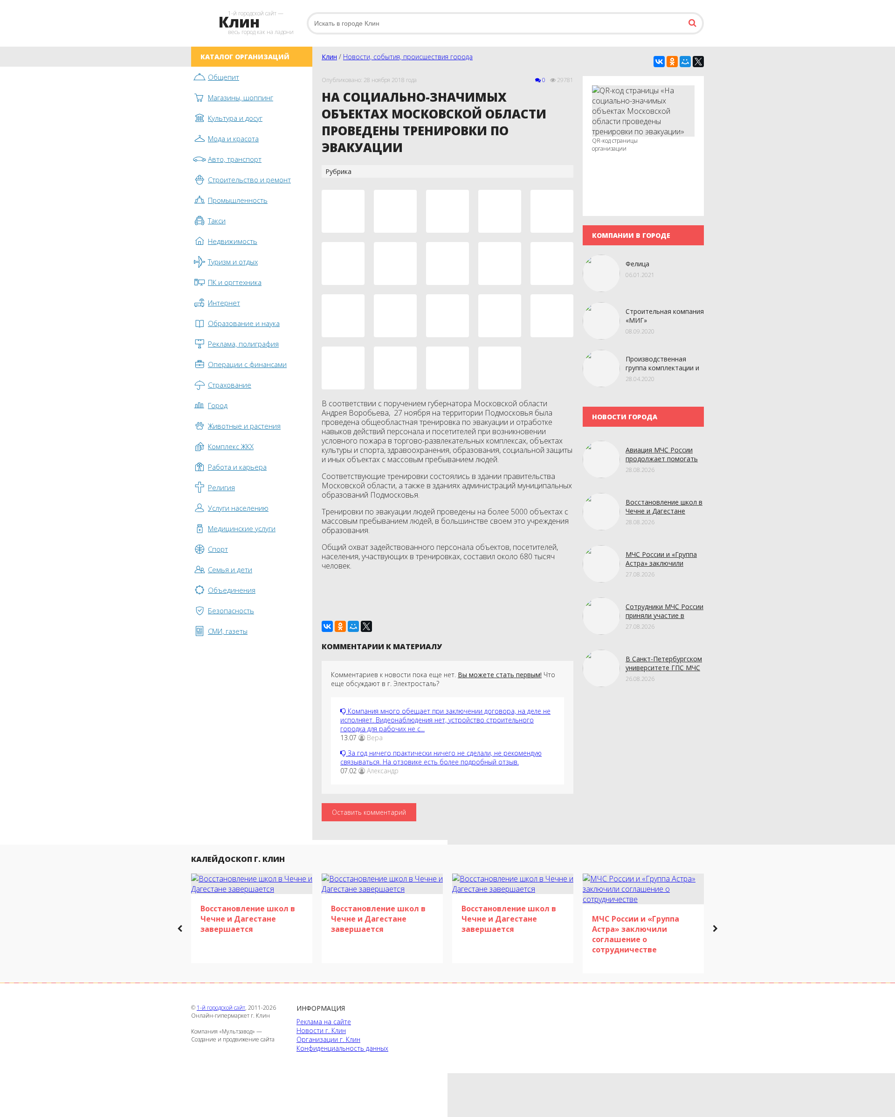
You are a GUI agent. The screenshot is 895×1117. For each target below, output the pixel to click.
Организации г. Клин (328, 1039)
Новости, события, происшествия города (408, 56)
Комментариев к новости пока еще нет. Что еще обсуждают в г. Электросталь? (443, 679)
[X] (698, 61)
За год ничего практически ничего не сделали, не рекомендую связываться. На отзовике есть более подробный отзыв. (441, 757)
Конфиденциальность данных (342, 1048)
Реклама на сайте (323, 1021)
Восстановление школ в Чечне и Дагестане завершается (664, 511)
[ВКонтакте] (659, 61)
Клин (329, 56)
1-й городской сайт (221, 1008)
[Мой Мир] (685, 61)
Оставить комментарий (369, 812)
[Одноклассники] (672, 61)
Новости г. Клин (321, 1030)
